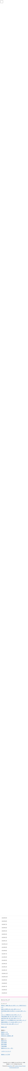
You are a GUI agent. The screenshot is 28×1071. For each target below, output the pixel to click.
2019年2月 (4, 966)
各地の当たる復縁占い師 (7, 1035)
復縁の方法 (4, 1040)
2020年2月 (4, 937)
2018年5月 (4, 993)
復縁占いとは (4, 1032)
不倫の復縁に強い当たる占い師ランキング (11, 1016)
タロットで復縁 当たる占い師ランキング (11, 1014)
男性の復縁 (4, 1044)
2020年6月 (4, 927)
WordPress (10, 1066)
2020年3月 (4, 934)
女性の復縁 (4, 1042)
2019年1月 (4, 970)
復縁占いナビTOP (5, 1054)
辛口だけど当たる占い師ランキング (10, 1024)
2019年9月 (4, 947)
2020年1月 (4, 940)
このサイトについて (6, 1051)
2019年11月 (4, 944)
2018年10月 (5, 976)
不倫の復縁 (4, 1046)
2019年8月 (4, 950)
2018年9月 (4, 980)
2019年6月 (4, 957)
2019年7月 (4, 953)
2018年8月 (4, 983)
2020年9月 (4, 918)
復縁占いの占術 (5, 1034)
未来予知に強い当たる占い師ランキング (11, 1018)
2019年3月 (4, 963)
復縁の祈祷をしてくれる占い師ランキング (11, 1022)
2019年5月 (4, 960)
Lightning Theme (18, 1066)
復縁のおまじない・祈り (7, 1048)
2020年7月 (4, 924)
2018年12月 (5, 973)
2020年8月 (4, 921)
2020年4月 (4, 931)
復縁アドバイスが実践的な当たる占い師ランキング (13, 1020)
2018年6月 (4, 989)
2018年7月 (4, 986)
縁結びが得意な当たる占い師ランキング (11, 1009)
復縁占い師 (4, 1027)
